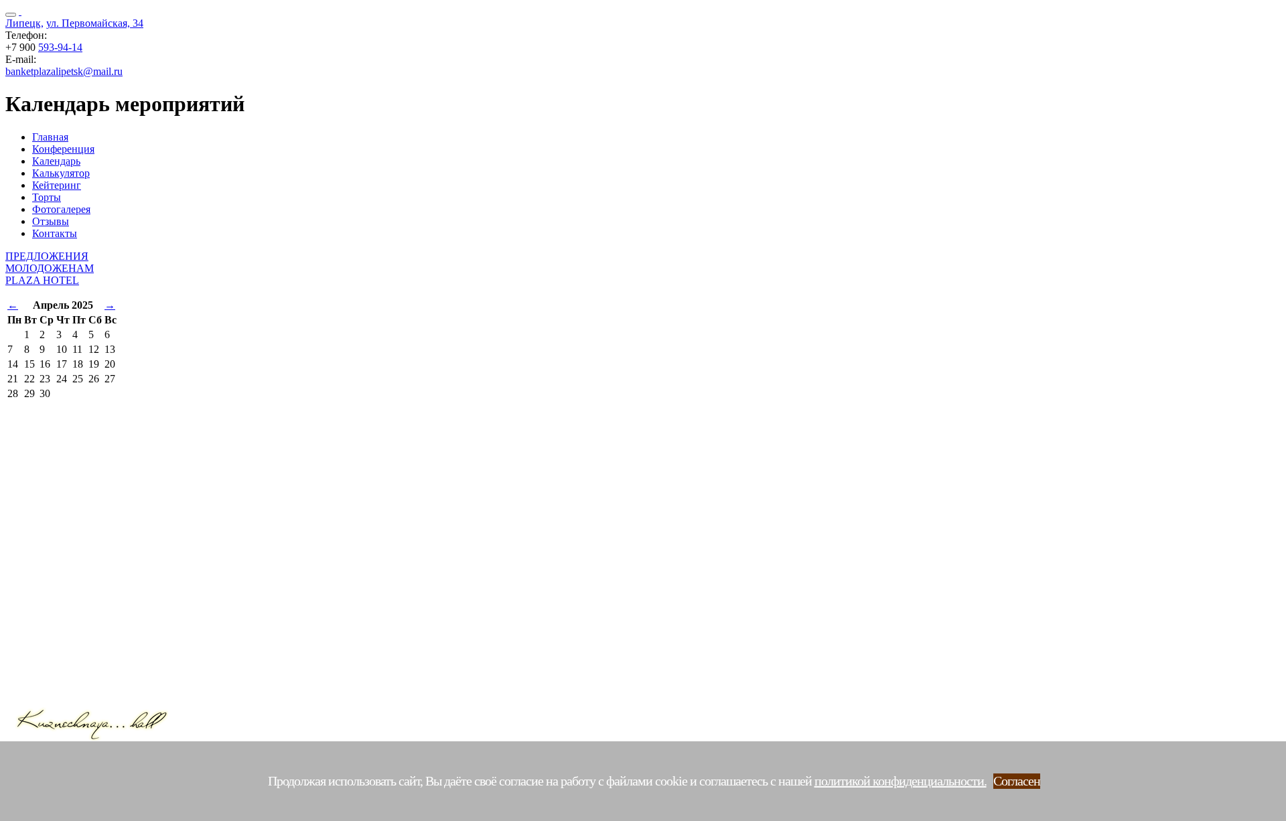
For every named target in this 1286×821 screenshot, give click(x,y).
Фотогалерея (61, 209)
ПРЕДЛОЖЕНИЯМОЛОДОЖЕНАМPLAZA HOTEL (49, 268)
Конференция (63, 149)
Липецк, (24, 23)
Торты (46, 197)
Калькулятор (61, 173)
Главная (50, 137)
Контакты (54, 233)
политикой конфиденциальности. (900, 780)
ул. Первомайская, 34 (94, 23)
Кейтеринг (56, 185)
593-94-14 (60, 47)
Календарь (56, 161)
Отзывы (50, 221)
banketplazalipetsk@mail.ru (64, 71)
